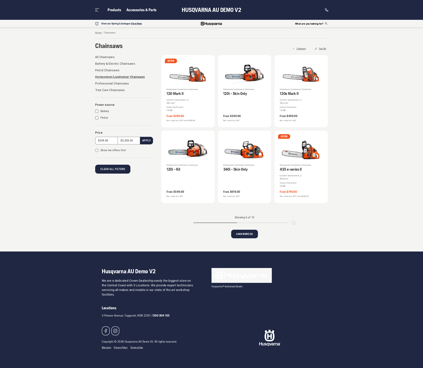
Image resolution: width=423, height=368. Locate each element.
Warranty (106, 347)
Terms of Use (136, 347)
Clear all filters (112, 169)
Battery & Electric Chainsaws (115, 64)
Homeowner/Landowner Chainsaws (120, 77)
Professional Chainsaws (112, 83)
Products (114, 10)
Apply (146, 141)
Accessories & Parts (141, 10)
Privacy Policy (121, 347)
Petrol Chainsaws (107, 70)
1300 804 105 (161, 315)
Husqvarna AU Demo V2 (211, 10)
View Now (136, 23)
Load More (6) (244, 233)
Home (98, 32)
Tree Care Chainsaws (110, 90)
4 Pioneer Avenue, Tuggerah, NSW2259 (126, 315)
